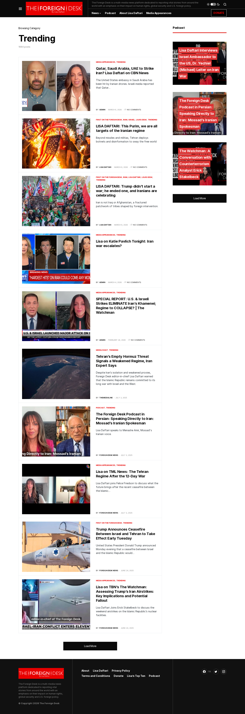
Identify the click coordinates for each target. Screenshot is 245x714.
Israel (131, 120)
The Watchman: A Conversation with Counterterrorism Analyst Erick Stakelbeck (195, 164)
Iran (125, 120)
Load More (90, 646)
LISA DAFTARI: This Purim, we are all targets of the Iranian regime (126, 128)
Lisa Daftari (134, 177)
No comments (134, 110)
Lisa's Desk (141, 120)
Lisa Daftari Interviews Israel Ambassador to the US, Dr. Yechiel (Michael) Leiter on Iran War (199, 63)
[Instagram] (224, 671)
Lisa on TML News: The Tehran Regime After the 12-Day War (122, 473)
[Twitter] (216, 671)
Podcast (100, 408)
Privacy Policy (121, 670)
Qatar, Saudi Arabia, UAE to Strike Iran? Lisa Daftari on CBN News (125, 70)
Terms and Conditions (95, 675)
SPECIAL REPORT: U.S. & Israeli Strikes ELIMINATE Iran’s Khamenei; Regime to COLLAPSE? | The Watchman (126, 306)
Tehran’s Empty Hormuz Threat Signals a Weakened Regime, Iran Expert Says (124, 361)
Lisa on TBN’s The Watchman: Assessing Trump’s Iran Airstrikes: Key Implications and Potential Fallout (125, 594)
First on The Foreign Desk (109, 120)
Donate (118, 675)
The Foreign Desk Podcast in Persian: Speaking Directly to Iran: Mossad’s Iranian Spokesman (125, 418)
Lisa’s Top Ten (136, 675)
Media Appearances (105, 62)
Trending (121, 62)
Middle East (102, 350)
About (85, 670)
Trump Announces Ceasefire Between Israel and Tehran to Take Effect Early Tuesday (125, 533)
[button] (20, 8)
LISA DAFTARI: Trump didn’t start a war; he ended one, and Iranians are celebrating (126, 190)
